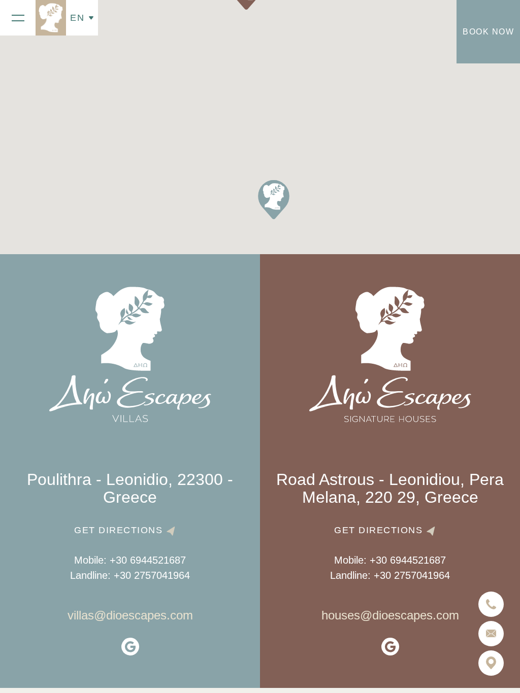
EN (77, 18)
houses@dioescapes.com (390, 615)
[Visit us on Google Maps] (491, 663)
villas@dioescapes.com (130, 615)
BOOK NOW (488, 31)
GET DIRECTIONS (118, 530)
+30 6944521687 (148, 560)
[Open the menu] (18, 18)
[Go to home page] (51, 18)
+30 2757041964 (152, 575)
